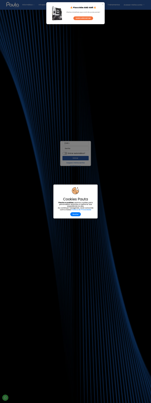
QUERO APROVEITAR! (83, 18)
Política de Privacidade (81, 209)
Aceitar (76, 214)
